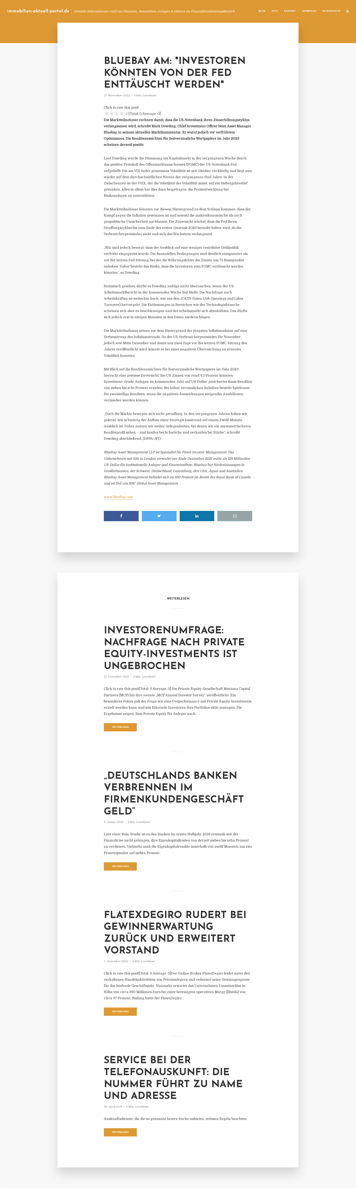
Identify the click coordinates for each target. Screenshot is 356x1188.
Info (275, 11)
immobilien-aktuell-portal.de (38, 11)
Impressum (309, 11)
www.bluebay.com (118, 497)
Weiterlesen (120, 727)
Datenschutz (331, 11)
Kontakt (290, 11)
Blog (262, 11)
